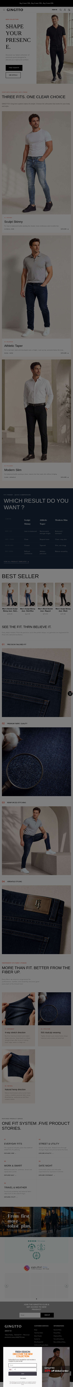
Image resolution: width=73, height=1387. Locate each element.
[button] (10, 1369)
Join (22, 1374)
